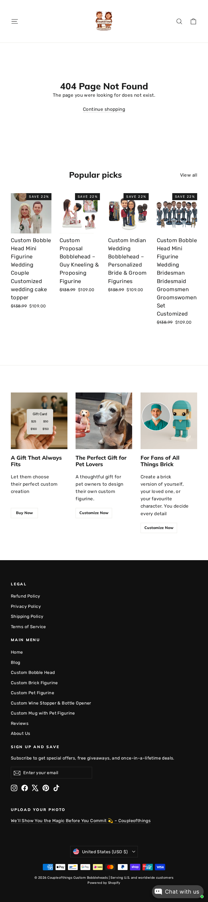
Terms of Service (28, 626)
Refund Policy (25, 596)
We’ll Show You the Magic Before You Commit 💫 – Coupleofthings (81, 820)
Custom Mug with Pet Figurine (43, 713)
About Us (20, 733)
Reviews (19, 723)
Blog (15, 662)
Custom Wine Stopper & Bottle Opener (51, 703)
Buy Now (24, 512)
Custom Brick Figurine (34, 682)
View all (188, 175)
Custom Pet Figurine (32, 692)
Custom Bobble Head (33, 672)
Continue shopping (104, 109)
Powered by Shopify (104, 883)
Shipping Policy (27, 616)
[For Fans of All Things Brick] (169, 420)
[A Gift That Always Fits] (39, 420)
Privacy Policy (26, 606)
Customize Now (93, 512)
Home (17, 652)
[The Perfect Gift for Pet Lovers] (104, 420)
